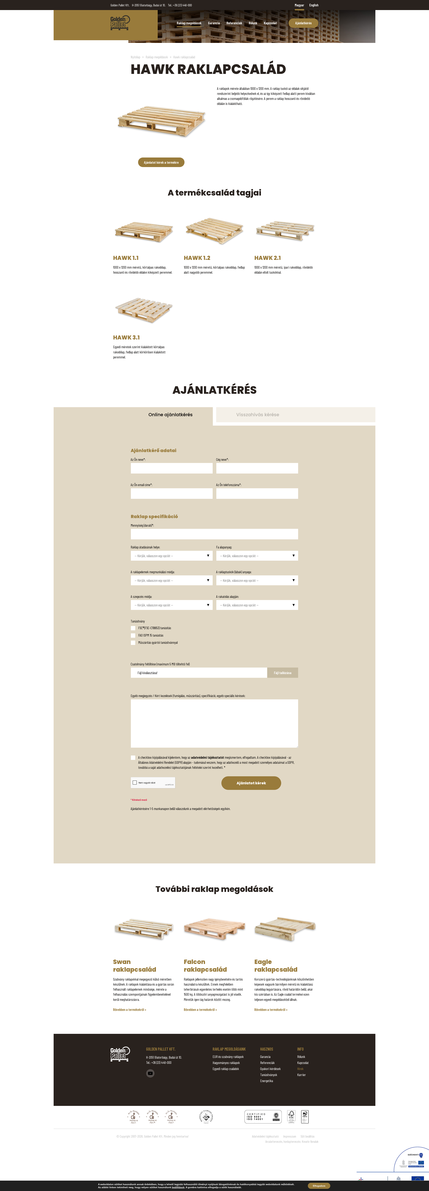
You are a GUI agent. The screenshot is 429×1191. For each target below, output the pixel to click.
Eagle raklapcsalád (275, 965)
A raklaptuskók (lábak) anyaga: (234, 572)
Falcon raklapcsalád (205, 965)
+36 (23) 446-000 (182, 5)
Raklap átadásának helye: (145, 547)
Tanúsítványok (268, 1075)
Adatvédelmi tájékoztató (265, 1136)
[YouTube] (150, 1073)
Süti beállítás (308, 1136)
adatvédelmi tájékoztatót (207, 757)
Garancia (214, 23)
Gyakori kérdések (270, 1069)
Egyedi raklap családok (226, 1069)
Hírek (300, 1069)
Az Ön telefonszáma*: (228, 485)
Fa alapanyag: (224, 547)
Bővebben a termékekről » (129, 1009)
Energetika (266, 1081)
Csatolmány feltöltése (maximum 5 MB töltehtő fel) (160, 664)
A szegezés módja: (141, 596)
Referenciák (234, 23)
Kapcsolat (270, 23)
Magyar (299, 5)
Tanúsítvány (138, 621)
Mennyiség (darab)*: (142, 525)
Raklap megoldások (189, 23)
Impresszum (289, 1136)
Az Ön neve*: (138, 459)
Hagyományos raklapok (226, 1062)
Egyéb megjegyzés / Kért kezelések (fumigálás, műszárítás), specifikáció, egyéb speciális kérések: (188, 696)
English (313, 5)
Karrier (301, 1075)
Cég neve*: (222, 459)
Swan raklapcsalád (134, 965)
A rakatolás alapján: (227, 596)
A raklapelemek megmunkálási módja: (153, 572)
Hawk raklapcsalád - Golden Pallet (120, 22)
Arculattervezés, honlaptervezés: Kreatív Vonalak (291, 1141)
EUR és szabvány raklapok (228, 1056)
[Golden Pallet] (120, 1053)
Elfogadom (319, 1185)
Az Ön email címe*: (141, 485)
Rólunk (253, 23)
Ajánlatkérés (303, 23)
